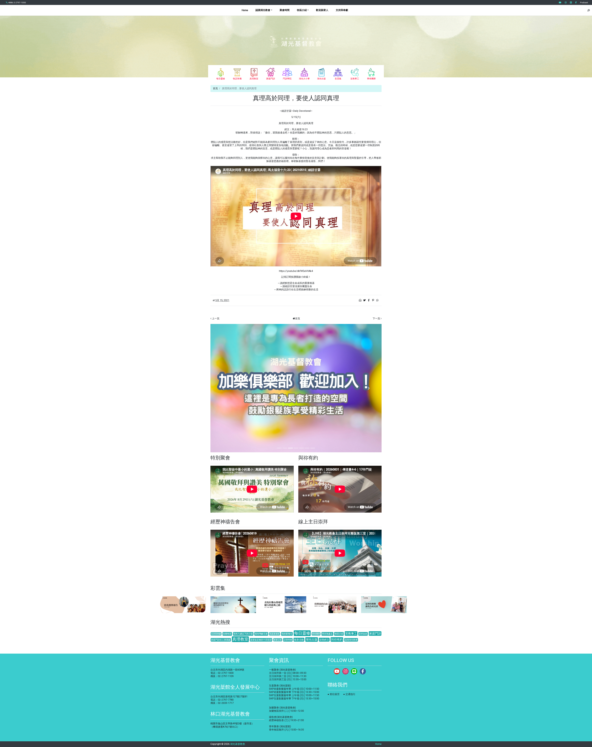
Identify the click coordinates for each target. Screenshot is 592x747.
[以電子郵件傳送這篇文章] (360, 300)
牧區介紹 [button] (302, 10)
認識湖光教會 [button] (262, 10)
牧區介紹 (339, 633)
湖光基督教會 (237, 744)
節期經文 (324, 639)
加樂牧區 (227, 633)
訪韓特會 (288, 640)
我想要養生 (287, 633)
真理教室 (240, 639)
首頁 (215, 88)
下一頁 (376, 318)
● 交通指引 (349, 694)
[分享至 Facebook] (369, 300)
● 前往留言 (334, 694)
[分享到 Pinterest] (373, 300)
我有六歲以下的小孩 (243, 633)
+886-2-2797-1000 (17, 2)
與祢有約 (337, 639)
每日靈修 (302, 633)
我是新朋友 (275, 634)
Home (245, 10)
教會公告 (278, 640)
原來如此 (363, 633)
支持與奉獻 (342, 10)
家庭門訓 (375, 633)
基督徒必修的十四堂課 (261, 640)
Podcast (584, 2)
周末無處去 (327, 633)
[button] (223, 388)
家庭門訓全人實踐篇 (220, 640)
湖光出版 (311, 639)
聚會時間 (285, 10)
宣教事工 (351, 633)
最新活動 (299, 639)
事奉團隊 (316, 634)
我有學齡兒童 (261, 633)
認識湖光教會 (351, 640)
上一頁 (215, 318)
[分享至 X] (365, 300)
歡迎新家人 (322, 10)
